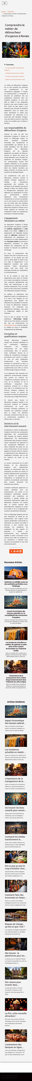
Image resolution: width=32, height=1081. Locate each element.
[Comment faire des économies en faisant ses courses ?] (16, 886)
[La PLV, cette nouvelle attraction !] (16, 1004)
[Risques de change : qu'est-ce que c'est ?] (16, 915)
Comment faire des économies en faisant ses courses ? (15, 897)
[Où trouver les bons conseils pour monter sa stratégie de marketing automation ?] (16, 799)
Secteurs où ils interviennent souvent (15, 79)
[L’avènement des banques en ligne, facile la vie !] (16, 1035)
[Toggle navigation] (4, 3)
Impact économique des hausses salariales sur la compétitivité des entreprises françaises (16, 614)
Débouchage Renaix (10, 325)
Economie (11, 12)
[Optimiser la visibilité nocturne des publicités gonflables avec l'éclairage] (15, 573)
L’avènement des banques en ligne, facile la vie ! (13, 1047)
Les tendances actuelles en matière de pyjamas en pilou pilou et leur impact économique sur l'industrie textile (16, 646)
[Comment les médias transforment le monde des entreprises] (16, 828)
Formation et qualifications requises (14, 76)
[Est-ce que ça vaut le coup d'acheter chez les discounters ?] (16, 857)
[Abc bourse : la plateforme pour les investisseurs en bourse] (16, 944)
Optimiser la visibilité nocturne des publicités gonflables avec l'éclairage (16, 584)
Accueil (3, 12)
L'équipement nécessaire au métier (14, 73)
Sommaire (10, 65)
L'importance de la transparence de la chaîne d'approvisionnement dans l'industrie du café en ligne (16, 679)
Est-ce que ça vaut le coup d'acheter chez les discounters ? (15, 868)
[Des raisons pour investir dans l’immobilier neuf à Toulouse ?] (16, 973)
